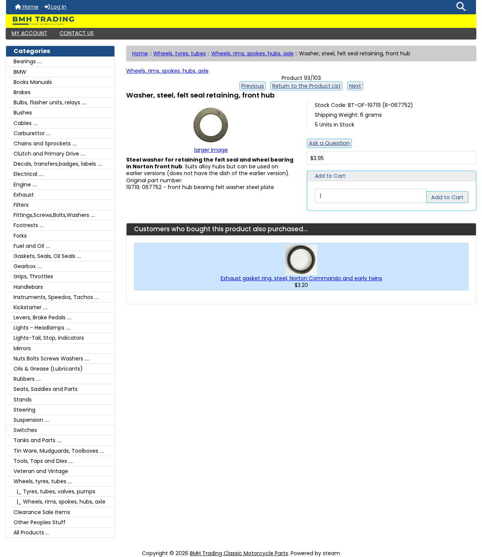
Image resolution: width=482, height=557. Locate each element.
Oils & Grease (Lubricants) (48, 368)
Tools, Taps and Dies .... (43, 461)
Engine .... (25, 184)
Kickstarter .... (30, 307)
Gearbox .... (28, 266)
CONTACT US (76, 33)
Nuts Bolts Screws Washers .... (51, 358)
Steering (24, 410)
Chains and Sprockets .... (45, 143)
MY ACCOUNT (29, 33)
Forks (20, 236)
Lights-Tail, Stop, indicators (49, 338)
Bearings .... (28, 61)
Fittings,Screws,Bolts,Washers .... (54, 215)
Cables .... (26, 123)
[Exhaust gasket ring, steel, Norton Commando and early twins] (301, 259)
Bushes (23, 112)
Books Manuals (33, 82)
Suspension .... (31, 420)
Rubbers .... (27, 379)
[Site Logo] (241, 21)
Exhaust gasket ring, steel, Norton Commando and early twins (301, 278)
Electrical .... (28, 174)
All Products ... (31, 532)
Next (355, 86)
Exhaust (24, 194)
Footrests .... (29, 225)
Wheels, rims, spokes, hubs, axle (252, 53)
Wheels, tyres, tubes (179, 53)
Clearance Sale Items (42, 512)
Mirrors (22, 348)
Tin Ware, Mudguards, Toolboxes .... (59, 451)
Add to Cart (447, 197)
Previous (252, 86)
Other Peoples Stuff (40, 522)
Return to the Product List (306, 86)
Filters (21, 205)
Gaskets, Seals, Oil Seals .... (47, 256)
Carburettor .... (32, 133)
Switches (25, 430)
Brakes (22, 92)
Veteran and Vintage (41, 471)
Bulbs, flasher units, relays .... (50, 102)
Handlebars (28, 287)
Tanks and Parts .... (37, 440)
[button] (461, 7)
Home (29, 7)
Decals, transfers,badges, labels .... (58, 164)
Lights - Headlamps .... (42, 327)
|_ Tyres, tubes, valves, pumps (54, 491)
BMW (20, 72)
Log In (58, 7)
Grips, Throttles (33, 276)
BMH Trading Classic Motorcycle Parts (239, 553)
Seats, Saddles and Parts (46, 389)
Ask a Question (329, 143)
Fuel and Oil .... (32, 246)
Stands (23, 399)
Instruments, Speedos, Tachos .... (56, 297)
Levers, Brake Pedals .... (43, 317)
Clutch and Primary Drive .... (49, 153)
